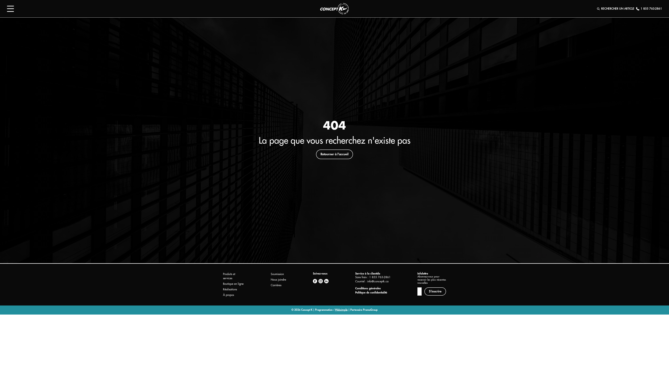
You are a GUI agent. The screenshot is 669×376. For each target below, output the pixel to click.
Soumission (277, 274)
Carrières (276, 285)
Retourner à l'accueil (334, 154)
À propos (228, 295)
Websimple (341, 310)
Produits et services (229, 276)
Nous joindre (278, 279)
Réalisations (230, 289)
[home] (334, 8)
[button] (10, 9)
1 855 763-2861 (380, 277)
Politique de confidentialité (371, 292)
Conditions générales (368, 288)
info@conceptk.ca (378, 281)
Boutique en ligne (233, 284)
